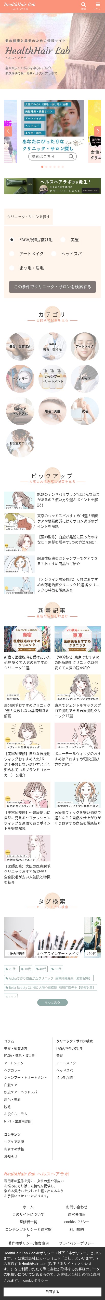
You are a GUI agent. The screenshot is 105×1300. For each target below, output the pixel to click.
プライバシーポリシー (77, 1242)
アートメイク (14, 1062)
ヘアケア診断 (14, 1141)
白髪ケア (10, 1084)
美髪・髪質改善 (15, 1048)
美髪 (59, 1055)
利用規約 (77, 1229)
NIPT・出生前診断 (17, 1121)
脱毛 (7, 1106)
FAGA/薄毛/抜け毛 (69, 1048)
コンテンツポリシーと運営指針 (28, 1232)
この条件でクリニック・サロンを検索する (52, 287)
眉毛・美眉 (12, 1099)
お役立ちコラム (15, 1113)
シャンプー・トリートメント (25, 1077)
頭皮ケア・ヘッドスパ (20, 1091)
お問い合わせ (76, 1206)
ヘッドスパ (64, 1070)
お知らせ (10, 1156)
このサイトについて (28, 1214)
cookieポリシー (76, 1221)
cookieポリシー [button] (35, 1280)
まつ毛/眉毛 (65, 1077)
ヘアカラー (12, 1070)
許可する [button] (52, 1292)
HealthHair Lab (19, 6)
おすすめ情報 (14, 1148)
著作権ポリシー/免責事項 (28, 1242)
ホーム (28, 1206)
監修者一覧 (28, 1221)
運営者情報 (77, 1214)
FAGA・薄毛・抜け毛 (19, 1055)
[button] (7, 131)
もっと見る (52, 1002)
